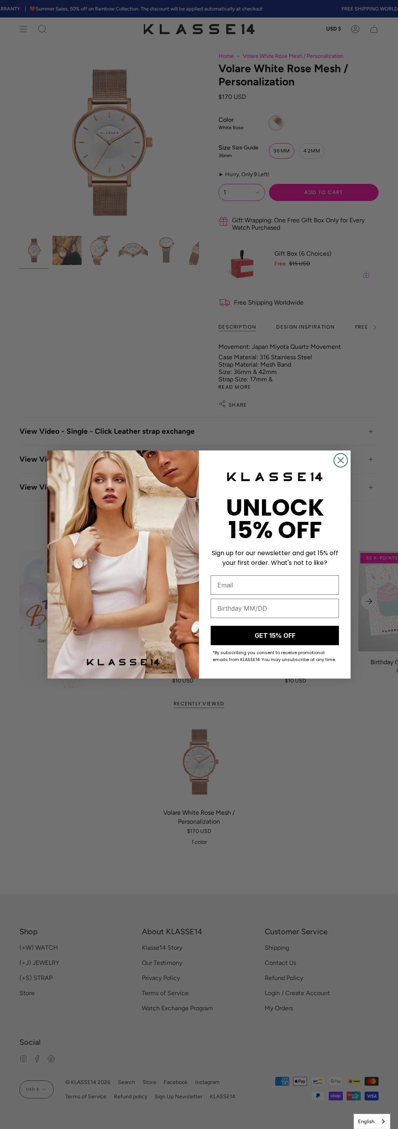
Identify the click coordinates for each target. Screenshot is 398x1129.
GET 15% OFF (275, 635)
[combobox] (372, 1121)
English (366, 1121)
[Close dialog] (340, 460)
